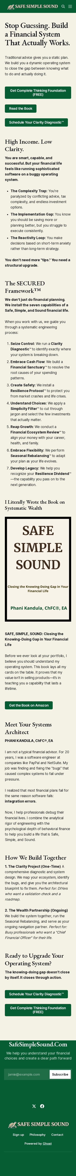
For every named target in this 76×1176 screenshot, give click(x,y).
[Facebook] (42, 1106)
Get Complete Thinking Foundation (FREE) (38, 93)
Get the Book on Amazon (29, 705)
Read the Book (20, 108)
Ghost (47, 1143)
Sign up (18, 1135)
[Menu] (70, 6)
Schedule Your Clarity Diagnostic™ (36, 122)
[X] (34, 1106)
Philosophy (38, 1135)
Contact (57, 1135)
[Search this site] (63, 6)
